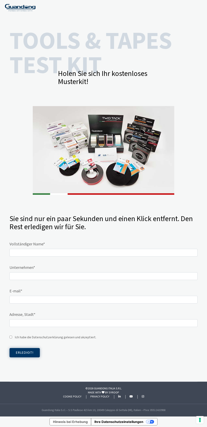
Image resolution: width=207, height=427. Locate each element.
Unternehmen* (22, 267)
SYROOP (114, 392)
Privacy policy (99, 396)
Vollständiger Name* (27, 244)
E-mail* (16, 291)
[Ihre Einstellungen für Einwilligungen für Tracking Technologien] (200, 420)
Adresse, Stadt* (22, 314)
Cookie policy (72, 396)
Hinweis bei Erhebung (70, 422)
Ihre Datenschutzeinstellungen (118, 422)
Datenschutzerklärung (47, 337)
